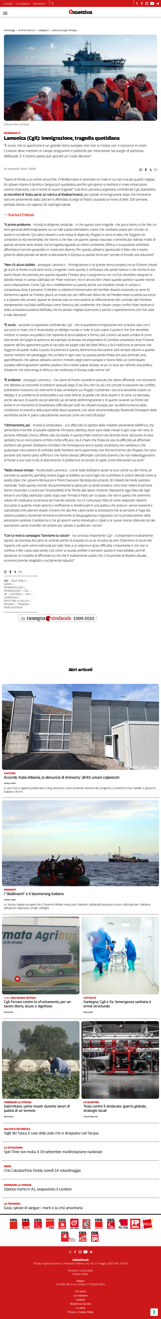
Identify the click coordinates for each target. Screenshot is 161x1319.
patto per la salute (16, 600)
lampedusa (10, 597)
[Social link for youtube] (152, 3)
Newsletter (39, 3)
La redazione (23, 3)
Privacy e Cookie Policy (80, 1311)
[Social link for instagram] (146, 3)
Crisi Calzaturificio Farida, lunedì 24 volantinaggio (42, 1170)
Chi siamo (80, 1291)
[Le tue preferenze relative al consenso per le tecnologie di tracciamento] (154, 1312)
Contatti (8, 3)
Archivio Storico (26, 30)
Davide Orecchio (90, 1116)
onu (27, 594)
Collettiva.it (80, 1259)
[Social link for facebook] (141, 3)
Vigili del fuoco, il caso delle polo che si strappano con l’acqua (51, 1133)
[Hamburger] (5, 13)
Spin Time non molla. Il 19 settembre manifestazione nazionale (53, 1152)
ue (5, 594)
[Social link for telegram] (157, 3)
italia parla (18, 580)
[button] (140, 169)
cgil (26, 590)
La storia (80, 1307)
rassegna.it (43, 30)
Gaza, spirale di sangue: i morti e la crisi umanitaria (43, 1208)
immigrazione (12, 590)
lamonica (16, 594)
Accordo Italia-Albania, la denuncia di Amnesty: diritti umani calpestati (61, 777)
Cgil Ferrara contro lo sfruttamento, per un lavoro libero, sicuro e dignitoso (37, 1004)
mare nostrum (13, 607)
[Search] (52, 4)
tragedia (23, 604)
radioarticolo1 (14, 587)
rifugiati (9, 604)
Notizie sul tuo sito (80, 1303)
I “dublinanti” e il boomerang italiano (34, 894)
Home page (9, 30)
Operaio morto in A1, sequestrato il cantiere (38, 1189)
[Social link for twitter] (136, 3)
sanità (8, 584)
